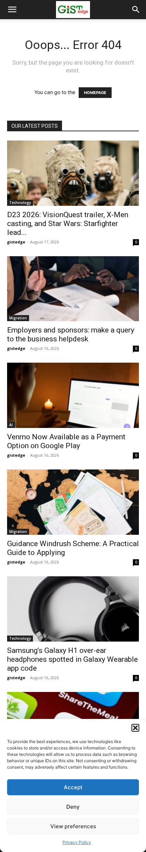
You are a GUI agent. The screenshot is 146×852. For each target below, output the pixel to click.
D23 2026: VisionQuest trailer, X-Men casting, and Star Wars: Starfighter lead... (67, 223)
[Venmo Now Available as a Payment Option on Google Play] (73, 395)
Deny (73, 806)
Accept (73, 787)
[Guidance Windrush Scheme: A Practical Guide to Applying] (73, 502)
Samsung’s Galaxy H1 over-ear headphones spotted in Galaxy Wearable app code (72, 659)
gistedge (16, 241)
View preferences (73, 826)
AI (11, 424)
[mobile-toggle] (12, 9)
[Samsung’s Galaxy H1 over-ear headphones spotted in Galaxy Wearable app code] (73, 609)
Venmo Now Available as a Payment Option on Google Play (66, 441)
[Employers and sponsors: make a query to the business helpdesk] (73, 288)
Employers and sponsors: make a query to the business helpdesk (70, 334)
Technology (20, 202)
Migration (18, 317)
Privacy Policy (76, 842)
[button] (135, 727)
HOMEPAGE (95, 92)
